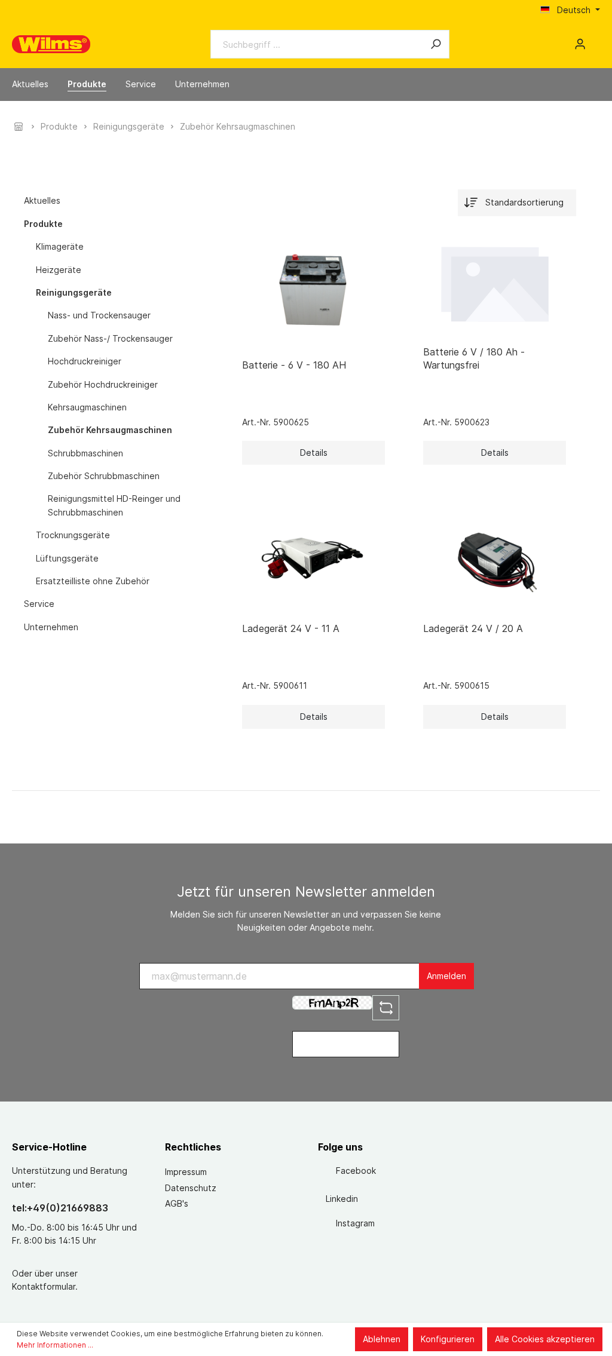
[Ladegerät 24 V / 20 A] (495, 553)
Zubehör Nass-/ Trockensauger (110, 338)
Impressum (186, 1172)
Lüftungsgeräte (67, 558)
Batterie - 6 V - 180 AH (294, 365)
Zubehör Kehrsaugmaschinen (110, 430)
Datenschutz (190, 1188)
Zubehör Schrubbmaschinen (104, 476)
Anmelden (446, 976)
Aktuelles (42, 200)
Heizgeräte (58, 270)
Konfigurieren (448, 1339)
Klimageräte (60, 246)
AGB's (176, 1203)
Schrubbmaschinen (85, 453)
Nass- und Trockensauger (99, 315)
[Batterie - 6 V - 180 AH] (313, 289)
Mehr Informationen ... (55, 1344)
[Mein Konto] (580, 44)
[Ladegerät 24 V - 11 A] (313, 553)
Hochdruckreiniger (84, 361)
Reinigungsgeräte (74, 292)
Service (39, 604)
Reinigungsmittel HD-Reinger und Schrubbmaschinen (114, 505)
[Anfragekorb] (595, 40)
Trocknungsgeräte (73, 535)
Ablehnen (381, 1339)
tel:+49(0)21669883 (60, 1208)
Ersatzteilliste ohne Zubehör (92, 581)
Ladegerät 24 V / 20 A (473, 628)
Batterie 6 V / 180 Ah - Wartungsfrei (474, 358)
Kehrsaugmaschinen (87, 407)
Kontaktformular (43, 1286)
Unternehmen (51, 627)
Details (314, 452)
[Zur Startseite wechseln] (51, 44)
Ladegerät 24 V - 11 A (290, 628)
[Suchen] (436, 44)
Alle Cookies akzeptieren (545, 1339)
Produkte (43, 224)
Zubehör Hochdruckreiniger (103, 384)
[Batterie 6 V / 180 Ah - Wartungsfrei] (495, 282)
